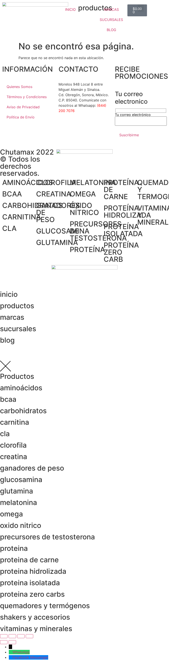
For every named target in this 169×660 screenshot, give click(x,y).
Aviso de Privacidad (23, 107)
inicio (9, 294)
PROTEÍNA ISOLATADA (123, 230)
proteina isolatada (30, 582)
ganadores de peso (32, 468)
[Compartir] (21, 636)
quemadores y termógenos (45, 605)
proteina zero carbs (32, 594)
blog (7, 340)
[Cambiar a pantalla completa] (12, 636)
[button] (141, 8)
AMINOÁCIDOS (27, 182)
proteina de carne (29, 559)
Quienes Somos (19, 86)
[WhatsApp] (11, 652)
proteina (14, 548)
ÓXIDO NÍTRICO (84, 209)
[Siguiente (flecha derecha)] (12, 642)
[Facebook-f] (64, 126)
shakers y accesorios (35, 617)
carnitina (14, 422)
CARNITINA (21, 217)
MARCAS (111, 9)
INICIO (70, 9)
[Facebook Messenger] (11, 657)
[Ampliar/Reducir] (3, 636)
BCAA (12, 194)
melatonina (18, 502)
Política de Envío (21, 117)
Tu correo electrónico (133, 115)
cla (5, 433)
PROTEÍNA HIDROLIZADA (127, 211)
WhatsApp (21, 652)
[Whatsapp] (88, 126)
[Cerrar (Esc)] (29, 636)
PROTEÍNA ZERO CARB (121, 252)
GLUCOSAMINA (62, 231)
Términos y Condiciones (27, 97)
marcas (12, 317)
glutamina (16, 491)
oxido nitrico (20, 525)
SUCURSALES (111, 19)
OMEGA (83, 194)
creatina (13, 456)
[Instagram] (76, 126)
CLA (9, 228)
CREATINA (53, 194)
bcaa (8, 399)
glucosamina (21, 479)
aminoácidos (21, 387)
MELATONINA (93, 182)
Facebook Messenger (30, 657)
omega (11, 514)
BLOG (111, 30)
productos (17, 305)
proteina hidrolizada (33, 571)
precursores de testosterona (47, 537)
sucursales (18, 328)
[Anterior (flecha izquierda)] (3, 642)
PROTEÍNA (87, 249)
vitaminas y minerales (36, 628)
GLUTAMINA (57, 242)
